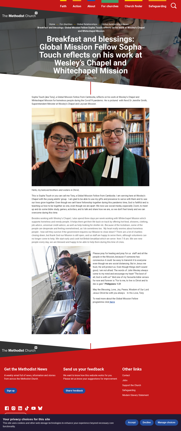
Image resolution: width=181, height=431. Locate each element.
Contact (126, 375)
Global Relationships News (115, 24)
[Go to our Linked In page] (20, 408)
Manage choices (166, 422)
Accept (132, 422)
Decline (147, 422)
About (91, 6)
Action (77, 6)
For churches (109, 6)
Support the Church (131, 385)
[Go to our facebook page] (6, 408)
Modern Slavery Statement (135, 395)
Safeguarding (157, 6)
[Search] (173, 5)
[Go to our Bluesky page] (40, 408)
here (112, 302)
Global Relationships (87, 24)
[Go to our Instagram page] (13, 408)
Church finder (133, 6)
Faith (63, 6)
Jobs (124, 380)
